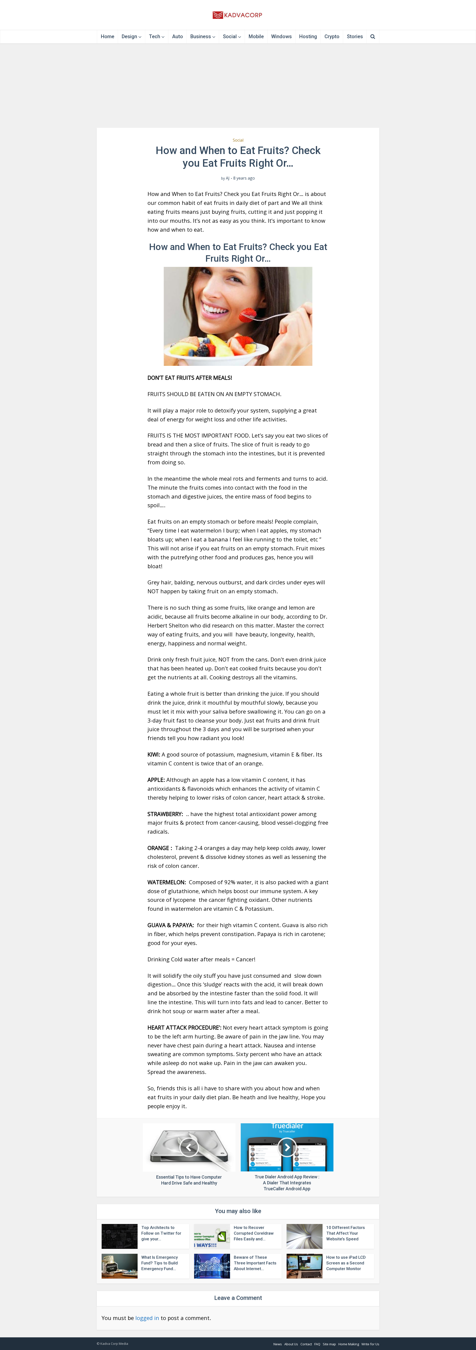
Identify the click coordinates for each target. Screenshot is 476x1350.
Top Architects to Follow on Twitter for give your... (161, 1233)
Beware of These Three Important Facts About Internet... (255, 1263)
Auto (177, 36)
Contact (306, 1344)
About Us (291, 1344)
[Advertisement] (238, 85)
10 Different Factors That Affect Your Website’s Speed (345, 1233)
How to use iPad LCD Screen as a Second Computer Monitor (346, 1263)
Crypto (332, 36)
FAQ (317, 1344)
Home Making (348, 1344)
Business (200, 36)
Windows (281, 36)
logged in (147, 1317)
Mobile (256, 36)
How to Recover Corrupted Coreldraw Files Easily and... (254, 1233)
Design (129, 36)
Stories (355, 36)
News (277, 1344)
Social (230, 36)
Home (107, 36)
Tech (154, 36)
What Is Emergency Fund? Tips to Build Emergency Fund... (159, 1263)
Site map (329, 1344)
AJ (228, 178)
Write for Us (370, 1344)
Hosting (308, 36)
